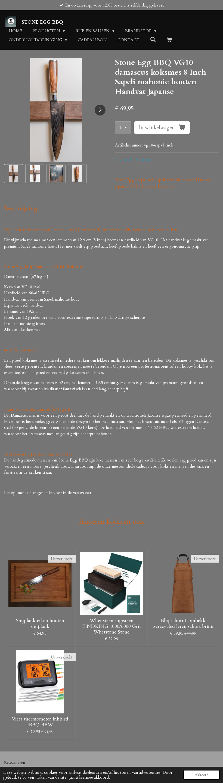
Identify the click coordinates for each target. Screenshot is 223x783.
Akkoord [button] (201, 774)
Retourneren (14, 762)
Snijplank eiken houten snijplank (40, 623)
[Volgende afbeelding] (100, 110)
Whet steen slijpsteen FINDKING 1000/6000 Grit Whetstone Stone (111, 626)
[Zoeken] (153, 40)
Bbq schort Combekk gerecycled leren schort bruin (183, 623)
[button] (13, 173)
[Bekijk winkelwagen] (169, 40)
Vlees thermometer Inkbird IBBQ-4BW (40, 722)
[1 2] (123, 127)
